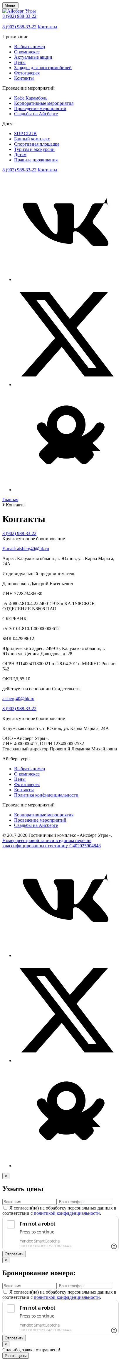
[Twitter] (66, 384)
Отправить (14, 1254)
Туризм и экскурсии (34, 149)
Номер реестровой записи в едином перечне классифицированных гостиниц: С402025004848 (51, 843)
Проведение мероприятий (40, 108)
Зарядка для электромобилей (43, 67)
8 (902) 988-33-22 (19, 16)
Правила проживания (36, 159)
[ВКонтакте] (66, 279)
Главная (10, 499)
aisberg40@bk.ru (18, 698)
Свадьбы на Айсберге (36, 113)
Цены (20, 62)
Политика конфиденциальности (46, 794)
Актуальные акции (33, 57)
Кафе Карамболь (30, 97)
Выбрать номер (29, 46)
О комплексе (27, 51)
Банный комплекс (32, 138)
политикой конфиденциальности (67, 1213)
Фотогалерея (27, 72)
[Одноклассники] (66, 489)
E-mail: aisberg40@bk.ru (25, 548)
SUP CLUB (25, 133)
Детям (20, 154)
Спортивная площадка (36, 144)
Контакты (47, 26)
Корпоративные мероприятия (43, 103)
